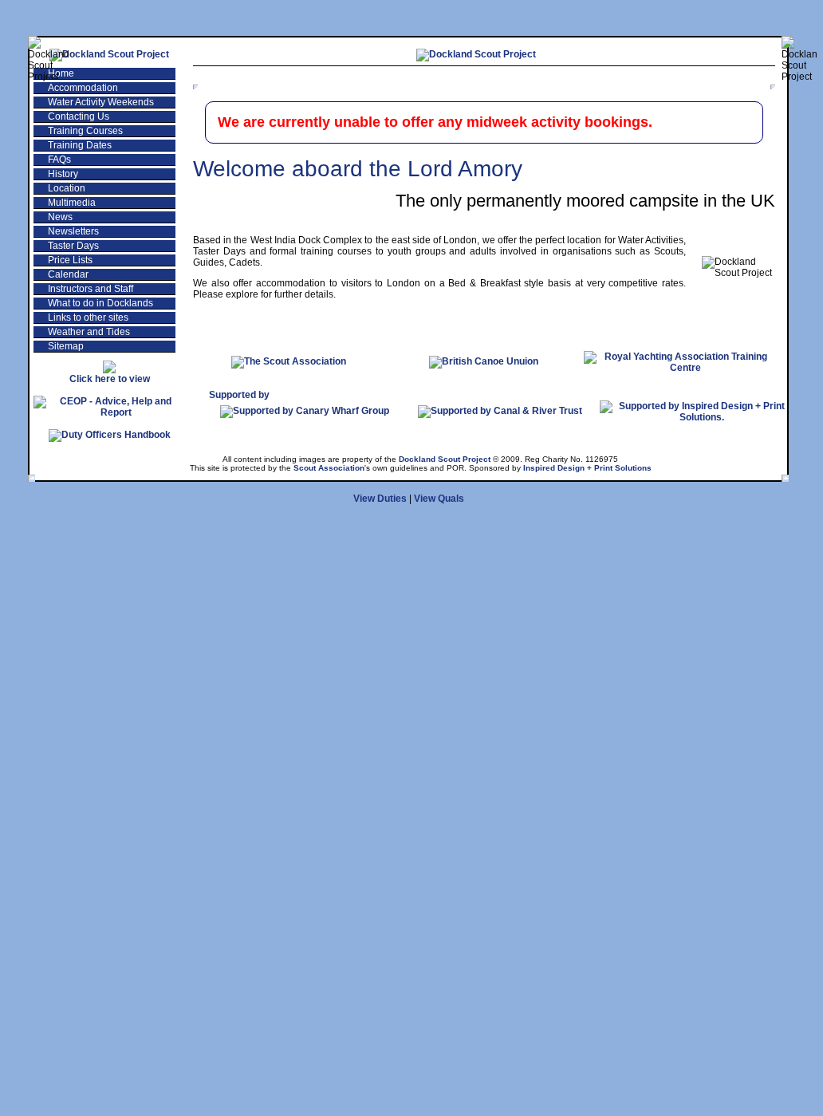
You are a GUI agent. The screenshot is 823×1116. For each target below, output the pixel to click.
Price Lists (70, 260)
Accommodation (83, 87)
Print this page (717, 76)
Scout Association (328, 467)
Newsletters (73, 231)
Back (513, 76)
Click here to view (109, 378)
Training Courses (85, 130)
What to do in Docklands (100, 303)
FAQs (59, 159)
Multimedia (72, 202)
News (60, 217)
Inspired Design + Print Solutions (587, 467)
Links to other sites (88, 317)
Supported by (239, 394)
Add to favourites (603, 76)
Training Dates (80, 145)
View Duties (380, 498)
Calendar (68, 274)
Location (66, 188)
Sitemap (66, 346)
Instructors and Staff (90, 288)
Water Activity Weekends (101, 102)
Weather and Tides (89, 331)
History (63, 173)
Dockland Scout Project (444, 459)
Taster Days (73, 245)
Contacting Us (78, 116)
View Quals (439, 498)
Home (61, 73)
